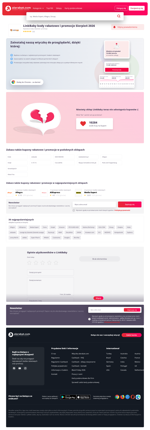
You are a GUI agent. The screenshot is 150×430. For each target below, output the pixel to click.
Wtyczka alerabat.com (80, 353)
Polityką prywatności (122, 210)
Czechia (123, 358)
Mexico (137, 362)
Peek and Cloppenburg (109, 163)
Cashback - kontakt (79, 366)
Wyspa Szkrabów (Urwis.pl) (87, 163)
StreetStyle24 (12, 169)
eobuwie (34, 157)
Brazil (108, 358)
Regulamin (55, 358)
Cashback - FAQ (78, 358)
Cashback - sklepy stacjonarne (83, 362)
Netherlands (139, 370)
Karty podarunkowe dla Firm (83, 378)
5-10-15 (33, 163)
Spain (108, 366)
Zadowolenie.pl (83, 157)
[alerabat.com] (18, 8)
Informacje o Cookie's (59, 370)
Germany (109, 362)
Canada (123, 370)
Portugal (123, 366)
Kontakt (54, 374)
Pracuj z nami (77, 374)
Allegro (104, 157)
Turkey (109, 353)
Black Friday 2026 (78, 370)
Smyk (9, 163)
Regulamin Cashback (59, 362)
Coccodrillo (58, 163)
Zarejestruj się (136, 8)
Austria (137, 353)
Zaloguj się (121, 8)
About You (11, 174)
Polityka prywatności (59, 366)
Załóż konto (131, 335)
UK (136, 366)
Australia (124, 353)
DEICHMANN (59, 157)
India (122, 362)
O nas (53, 353)
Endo (9, 157)
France (137, 358)
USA (107, 370)
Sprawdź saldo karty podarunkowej (85, 382)
